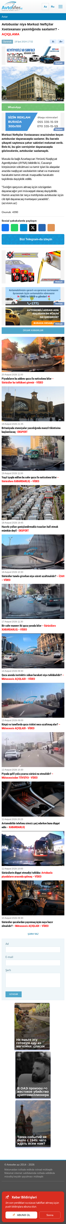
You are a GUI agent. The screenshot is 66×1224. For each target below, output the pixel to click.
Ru (52, 6)
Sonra (49, 1215)
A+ (61, 41)
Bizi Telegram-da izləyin (36, 239)
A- (53, 41)
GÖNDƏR (13, 994)
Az (45, 6)
